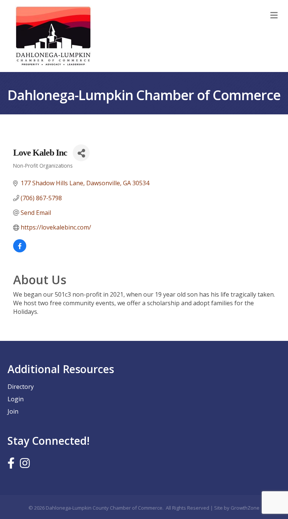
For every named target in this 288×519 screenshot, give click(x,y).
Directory (21, 386)
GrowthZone (245, 507)
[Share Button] (81, 152)
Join (13, 411)
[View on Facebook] (19, 250)
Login (16, 399)
